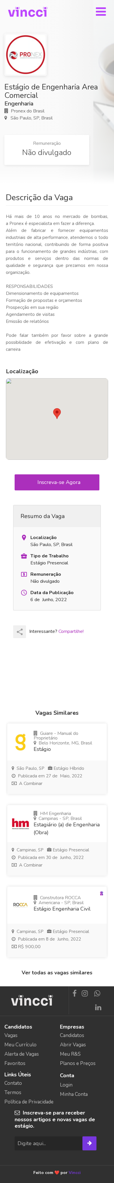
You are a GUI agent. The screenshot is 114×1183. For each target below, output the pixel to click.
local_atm (23, 574)
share (20, 632)
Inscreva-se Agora (59, 482)
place (23, 537)
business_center (23, 555)
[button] (57, 413)
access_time (23, 592)
